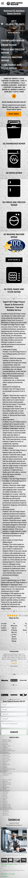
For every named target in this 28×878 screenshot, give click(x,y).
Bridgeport (5, 747)
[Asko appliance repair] (4, 695)
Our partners (4, 876)
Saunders (5, 796)
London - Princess (7, 779)
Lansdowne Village (7, 773)
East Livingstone (7, 759)
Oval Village (5, 792)
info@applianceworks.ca (14, 825)
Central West (6, 755)
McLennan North (7, 782)
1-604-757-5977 (14, 823)
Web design (4, 874)
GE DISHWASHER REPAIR (14, 144)
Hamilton (5, 767)
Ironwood (5, 770)
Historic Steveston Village (9, 769)
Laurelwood (6, 775)
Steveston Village (7, 807)
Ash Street (5, 743)
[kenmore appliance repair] (4, 680)
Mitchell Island (6, 787)
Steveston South (7, 805)
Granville (5, 766)
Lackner (5, 772)
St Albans (5, 802)
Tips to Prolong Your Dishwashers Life (15, 628)
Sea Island (5, 798)
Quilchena (5, 793)
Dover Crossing (6, 756)
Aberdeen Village (7, 740)
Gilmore (5, 763)
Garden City (5, 761)
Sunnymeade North (7, 808)
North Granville (6, 790)
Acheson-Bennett (7, 741)
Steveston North (7, 804)
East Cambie (6, 758)
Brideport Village (7, 746)
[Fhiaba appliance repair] (23, 695)
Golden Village (6, 764)
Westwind (5, 813)
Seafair (4, 799)
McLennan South (7, 784)
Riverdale (5, 795)
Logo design (11, 874)
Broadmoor (6, 752)
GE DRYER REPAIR (14, 173)
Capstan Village (6, 753)
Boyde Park (5, 744)
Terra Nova (5, 810)
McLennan (5, 781)
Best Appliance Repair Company (9, 864)
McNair (4, 786)
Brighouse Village (7, 749)
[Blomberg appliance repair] (14, 695)
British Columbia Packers (9, 750)
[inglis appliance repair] (23, 680)
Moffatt (4, 789)
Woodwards (6, 815)
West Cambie (6, 812)
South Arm (5, 801)
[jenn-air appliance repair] (14, 680)
